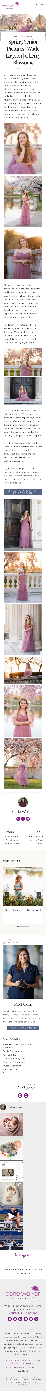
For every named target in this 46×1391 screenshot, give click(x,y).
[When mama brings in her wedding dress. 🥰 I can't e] (11, 1193)
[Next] (39, 895)
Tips (5, 1073)
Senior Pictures (23, 36)
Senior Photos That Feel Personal (23, 910)
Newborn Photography (14, 1062)
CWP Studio (9, 1047)
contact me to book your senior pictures (23, 492)
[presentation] (23, 886)
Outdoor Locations (12, 1065)
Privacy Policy (31, 1382)
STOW (16, 1360)
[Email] (15, 1319)
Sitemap (23, 1384)
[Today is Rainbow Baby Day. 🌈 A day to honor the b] (11, 1147)
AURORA (10, 1364)
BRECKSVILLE (24, 1367)
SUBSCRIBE (31, 1313)
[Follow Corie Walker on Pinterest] (28, 819)
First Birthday (9, 1055)
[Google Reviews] (36, 1319)
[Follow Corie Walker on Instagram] (23, 819)
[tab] (18, 926)
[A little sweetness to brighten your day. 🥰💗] (11, 1124)
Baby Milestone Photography (17, 1044)
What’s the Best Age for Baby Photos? (35, 838)
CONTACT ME (16, 1313)
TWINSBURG (26, 1360)
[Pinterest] (31, 1319)
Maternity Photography (14, 1058)
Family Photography (12, 1051)
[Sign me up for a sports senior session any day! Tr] (11, 1239)
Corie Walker (23, 811)
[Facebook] (20, 1319)
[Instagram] (26, 1319)
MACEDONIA (11, 1367)
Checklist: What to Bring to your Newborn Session (11, 838)
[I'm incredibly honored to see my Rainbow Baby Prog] (11, 1170)
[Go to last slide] (7, 895)
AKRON (35, 1367)
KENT (36, 1364)
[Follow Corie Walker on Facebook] (18, 819)
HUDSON (8, 1360)
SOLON (37, 1360)
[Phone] (10, 1319)
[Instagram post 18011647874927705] (11, 1216)
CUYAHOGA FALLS (23, 1364)
